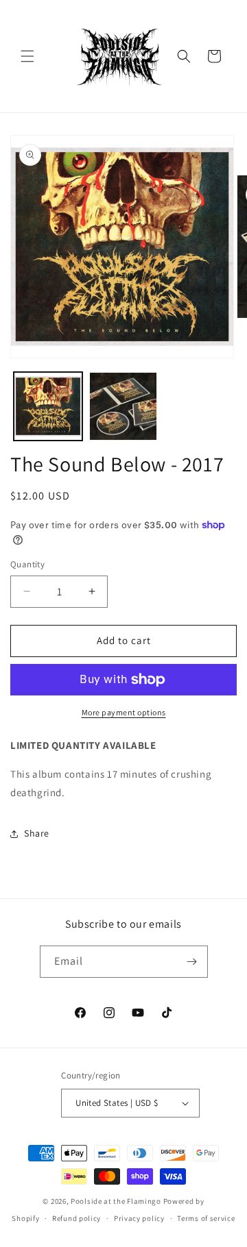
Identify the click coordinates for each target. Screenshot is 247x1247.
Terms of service (206, 1218)
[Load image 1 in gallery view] (48, 406)
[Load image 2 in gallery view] (123, 406)
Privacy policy (139, 1218)
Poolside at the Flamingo (116, 1201)
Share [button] (36, 833)
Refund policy (76, 1218)
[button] (27, 56)
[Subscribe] (192, 962)
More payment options (124, 712)
